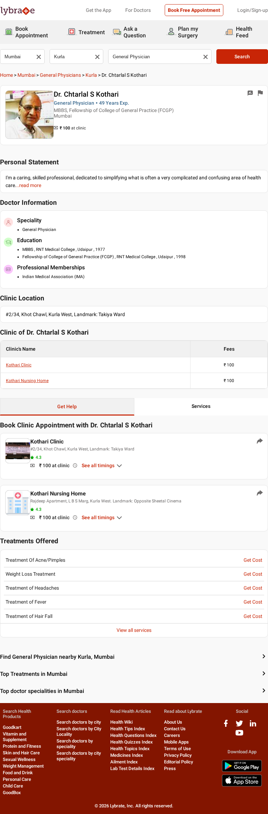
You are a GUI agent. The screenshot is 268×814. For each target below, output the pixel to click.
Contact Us (175, 728)
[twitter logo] (239, 726)
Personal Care (17, 779)
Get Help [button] (67, 406)
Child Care (13, 786)
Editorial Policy (178, 761)
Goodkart (12, 727)
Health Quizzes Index (131, 742)
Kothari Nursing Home (27, 380)
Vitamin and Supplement (15, 736)
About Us (173, 722)
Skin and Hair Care (21, 752)
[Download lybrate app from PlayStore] (242, 770)
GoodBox (12, 792)
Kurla (91, 75)
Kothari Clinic (18, 365)
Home (6, 75)
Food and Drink (18, 772)
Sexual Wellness (19, 759)
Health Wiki (121, 722)
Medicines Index (126, 755)
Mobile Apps (176, 742)
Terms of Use (177, 748)
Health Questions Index (133, 735)
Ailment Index (124, 761)
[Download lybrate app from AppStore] (242, 785)
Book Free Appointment (194, 10)
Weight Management (23, 766)
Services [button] (201, 406)
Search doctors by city (79, 722)
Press (170, 768)
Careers (172, 735)
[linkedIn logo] (253, 726)
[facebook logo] (226, 726)
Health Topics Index (130, 748)
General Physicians (60, 75)
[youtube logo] (239, 735)
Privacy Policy (178, 755)
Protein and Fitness (22, 746)
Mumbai (26, 75)
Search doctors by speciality (75, 743)
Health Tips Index (127, 728)
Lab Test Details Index (132, 768)
